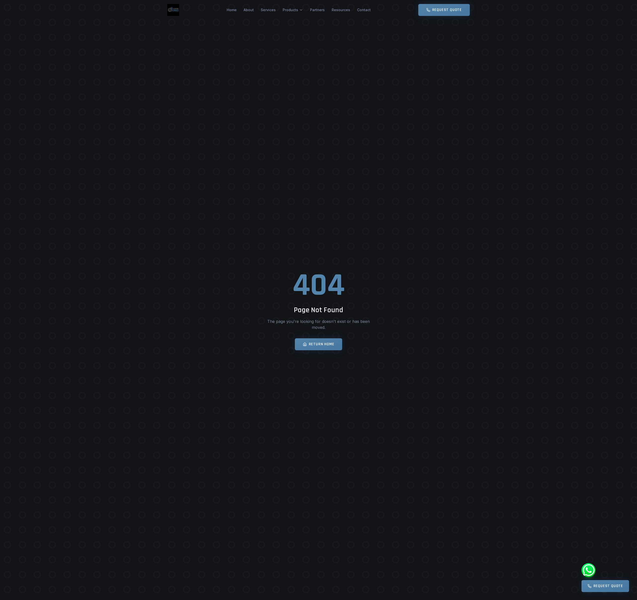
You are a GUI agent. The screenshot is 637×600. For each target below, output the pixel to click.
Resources (341, 10)
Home (232, 10)
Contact (364, 10)
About (249, 10)
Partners (317, 10)
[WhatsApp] (588, 570)
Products (290, 10)
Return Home (321, 344)
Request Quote (447, 9)
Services (268, 10)
